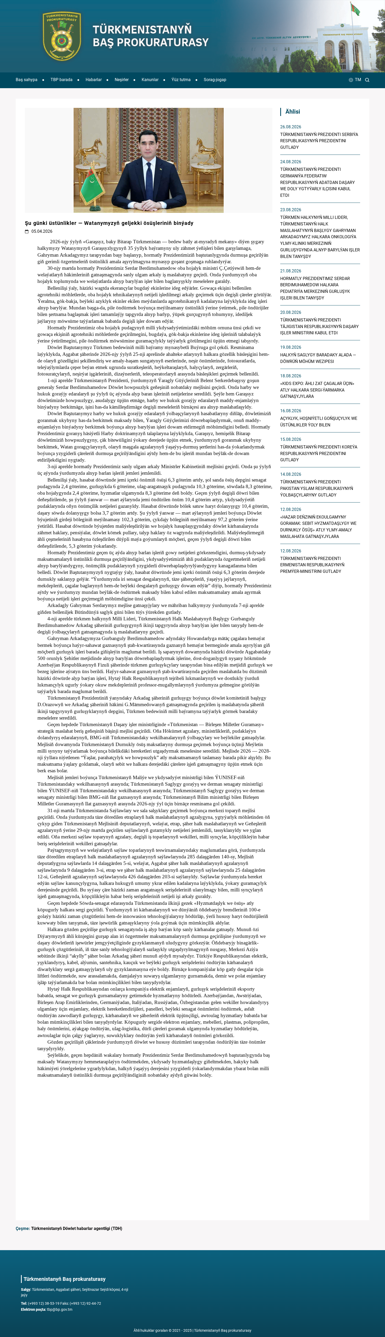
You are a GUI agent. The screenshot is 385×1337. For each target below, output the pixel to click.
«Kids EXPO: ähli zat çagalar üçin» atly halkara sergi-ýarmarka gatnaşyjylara (317, 390)
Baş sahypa (26, 79)
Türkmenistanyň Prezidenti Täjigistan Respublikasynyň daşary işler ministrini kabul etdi (319, 327)
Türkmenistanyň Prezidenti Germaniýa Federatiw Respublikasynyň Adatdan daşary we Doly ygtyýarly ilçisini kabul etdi (317, 182)
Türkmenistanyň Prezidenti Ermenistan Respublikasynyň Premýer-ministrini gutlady (312, 565)
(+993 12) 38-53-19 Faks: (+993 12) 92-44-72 (61, 1303)
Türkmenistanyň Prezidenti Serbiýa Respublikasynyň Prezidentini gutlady (319, 141)
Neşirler (122, 79)
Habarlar (94, 79)
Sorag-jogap (215, 79)
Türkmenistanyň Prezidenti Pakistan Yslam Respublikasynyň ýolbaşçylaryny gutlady (316, 488)
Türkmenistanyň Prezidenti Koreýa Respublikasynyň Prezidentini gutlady (318, 454)
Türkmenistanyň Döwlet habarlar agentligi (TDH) (76, 1228)
